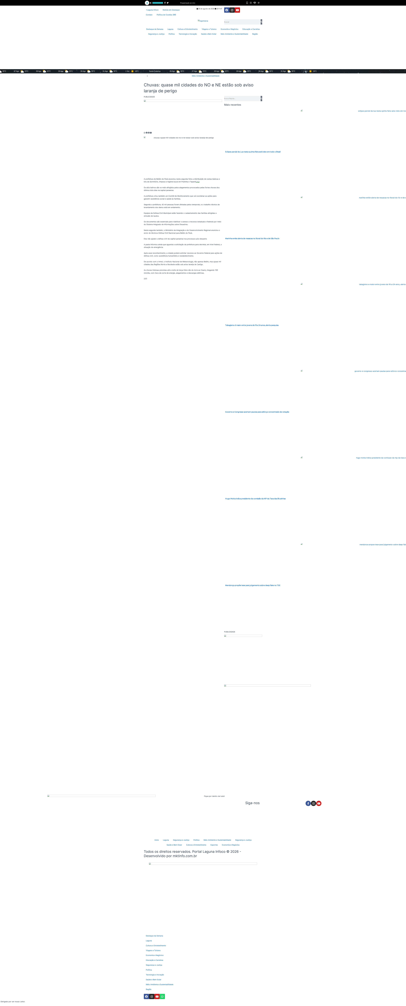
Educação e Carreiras (251, 29)
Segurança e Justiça (156, 34)
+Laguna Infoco (152, 10)
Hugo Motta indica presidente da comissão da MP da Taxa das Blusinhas (255, 499)
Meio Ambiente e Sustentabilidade (234, 34)
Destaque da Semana (154, 29)
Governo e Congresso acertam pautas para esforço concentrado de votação (257, 412)
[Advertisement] (203, 53)
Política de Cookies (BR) (166, 15)
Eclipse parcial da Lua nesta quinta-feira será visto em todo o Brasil (253, 152)
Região (255, 34)
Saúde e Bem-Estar (208, 34)
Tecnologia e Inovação (188, 34)
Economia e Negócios (229, 29)
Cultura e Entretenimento (188, 29)
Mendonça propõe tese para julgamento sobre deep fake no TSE (252, 585)
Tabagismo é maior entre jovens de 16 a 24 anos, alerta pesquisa (251, 325)
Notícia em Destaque (171, 10)
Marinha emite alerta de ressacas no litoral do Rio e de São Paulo (252, 239)
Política (172, 34)
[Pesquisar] (261, 22)
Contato (149, 15)
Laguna (170, 29)
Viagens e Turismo (209, 29)
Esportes (214, 845)
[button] (144, 132)
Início (157, 840)
